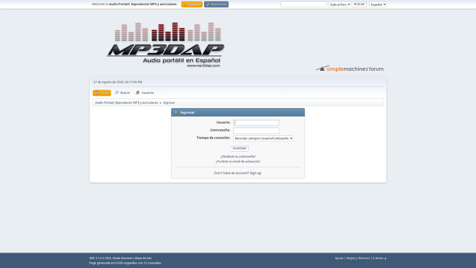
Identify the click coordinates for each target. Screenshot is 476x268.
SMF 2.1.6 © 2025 (100, 258)
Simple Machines (123, 258)
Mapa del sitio (143, 258)
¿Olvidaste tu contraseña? (238, 156)
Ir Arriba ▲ (380, 258)
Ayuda (339, 258)
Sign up (255, 173)
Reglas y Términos (358, 258)
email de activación (246, 161)
